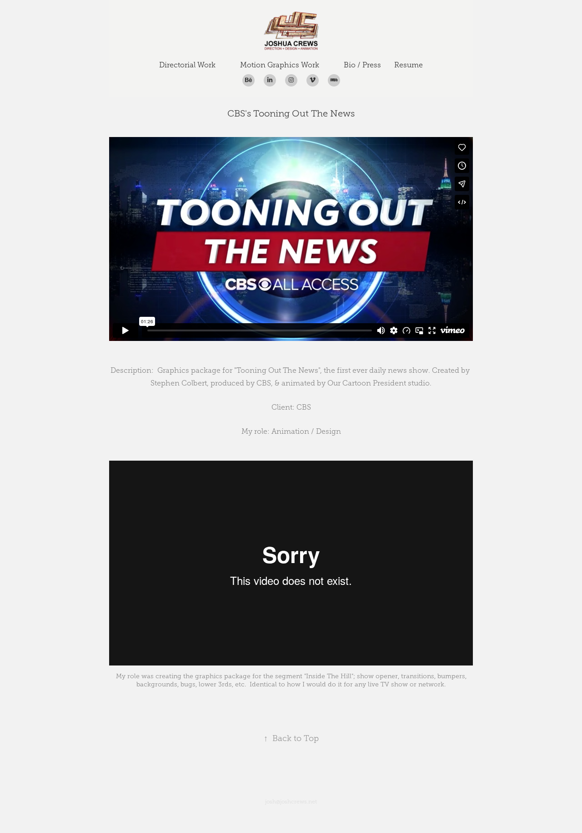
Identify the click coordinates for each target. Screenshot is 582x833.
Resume (408, 65)
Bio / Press (362, 65)
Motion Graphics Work (279, 65)
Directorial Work (187, 65)
